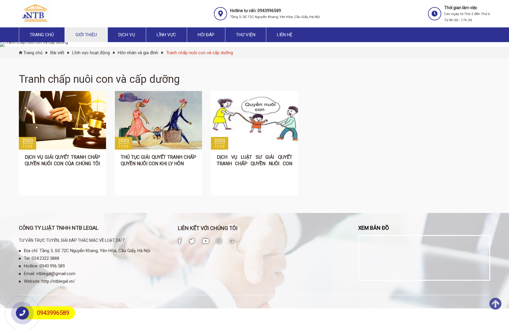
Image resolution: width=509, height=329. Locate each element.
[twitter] (192, 241)
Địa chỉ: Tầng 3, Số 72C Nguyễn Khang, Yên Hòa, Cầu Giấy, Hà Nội (87, 250)
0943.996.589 (52, 266)
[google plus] (233, 241)
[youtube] (205, 241)
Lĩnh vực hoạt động (91, 52)
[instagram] (219, 241)
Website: (32, 281)
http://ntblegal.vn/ (58, 281)
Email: (29, 273)
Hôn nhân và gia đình (138, 52)
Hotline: (31, 266)
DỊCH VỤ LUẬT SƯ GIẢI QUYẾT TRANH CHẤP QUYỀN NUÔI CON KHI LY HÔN (254, 163)
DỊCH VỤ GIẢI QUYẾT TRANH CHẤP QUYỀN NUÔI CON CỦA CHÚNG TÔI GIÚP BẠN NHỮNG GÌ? (62, 163)
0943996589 (53, 312)
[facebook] (180, 241)
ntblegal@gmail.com (55, 273)
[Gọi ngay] (22, 313)
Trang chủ (32, 52)
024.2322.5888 (45, 258)
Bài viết (57, 52)
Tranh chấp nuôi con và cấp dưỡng (199, 52)
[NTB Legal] (35, 25)
